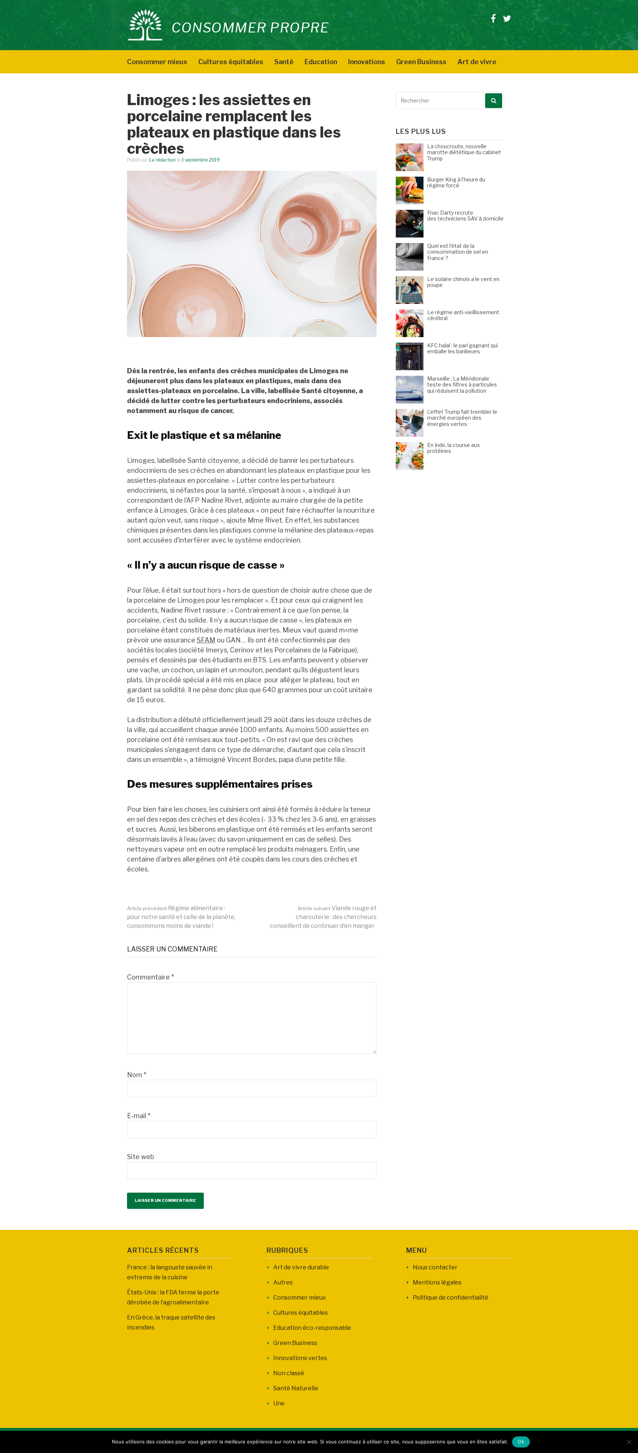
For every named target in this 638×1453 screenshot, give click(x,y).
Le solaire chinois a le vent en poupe (463, 282)
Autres (283, 1282)
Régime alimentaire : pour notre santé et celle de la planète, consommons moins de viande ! (181, 917)
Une (279, 1403)
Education (321, 62)
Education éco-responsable (312, 1327)
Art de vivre (476, 62)
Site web (140, 1157)
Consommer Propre (250, 28)
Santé (284, 62)
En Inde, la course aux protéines (453, 448)
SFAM (206, 640)
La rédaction (162, 160)
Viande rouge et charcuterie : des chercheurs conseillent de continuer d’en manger (323, 917)
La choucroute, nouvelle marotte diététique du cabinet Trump (464, 152)
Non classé (288, 1373)
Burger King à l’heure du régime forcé (456, 182)
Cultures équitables (230, 62)
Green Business (421, 62)
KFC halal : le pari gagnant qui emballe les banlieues (462, 348)
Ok (521, 1442)
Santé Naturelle (295, 1388)
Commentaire (150, 977)
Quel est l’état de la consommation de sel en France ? (457, 252)
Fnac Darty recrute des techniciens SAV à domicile (465, 215)
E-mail (138, 1116)
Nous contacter (435, 1267)
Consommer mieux (157, 62)
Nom (136, 1075)
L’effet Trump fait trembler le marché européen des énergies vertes (462, 418)
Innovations (366, 62)
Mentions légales (437, 1282)
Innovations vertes (300, 1358)
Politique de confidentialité (450, 1297)
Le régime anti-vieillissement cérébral (463, 315)
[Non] (628, 1442)
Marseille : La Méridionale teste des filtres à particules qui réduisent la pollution (462, 384)
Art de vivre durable (301, 1267)
